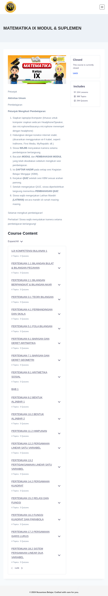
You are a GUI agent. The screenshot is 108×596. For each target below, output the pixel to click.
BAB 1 (15, 389)
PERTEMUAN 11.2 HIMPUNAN (29, 431)
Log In (75, 73)
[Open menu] (102, 7)
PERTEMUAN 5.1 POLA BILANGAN (31, 326)
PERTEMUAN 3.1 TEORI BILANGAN (32, 297)
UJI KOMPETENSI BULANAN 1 (29, 250)
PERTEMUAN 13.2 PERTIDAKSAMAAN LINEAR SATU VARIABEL (31, 464)
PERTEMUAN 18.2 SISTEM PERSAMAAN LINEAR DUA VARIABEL (27, 553)
